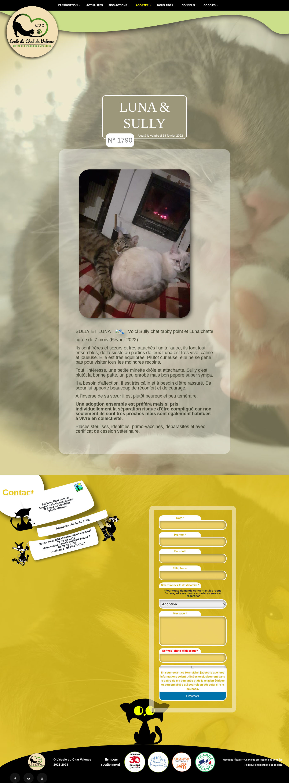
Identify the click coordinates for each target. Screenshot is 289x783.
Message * (180, 613)
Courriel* (180, 551)
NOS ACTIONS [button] (118, 5)
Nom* (180, 518)
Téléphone (180, 568)
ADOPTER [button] (142, 5)
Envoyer (192, 696)
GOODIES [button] (210, 5)
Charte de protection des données (263, 759)
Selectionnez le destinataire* (180, 585)
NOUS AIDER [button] (165, 5)
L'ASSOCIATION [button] (68, 5)
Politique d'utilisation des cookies (263, 765)
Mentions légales (232, 759)
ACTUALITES (94, 5)
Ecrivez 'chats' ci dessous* (180, 650)
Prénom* (180, 534)
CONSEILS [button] (188, 5)
